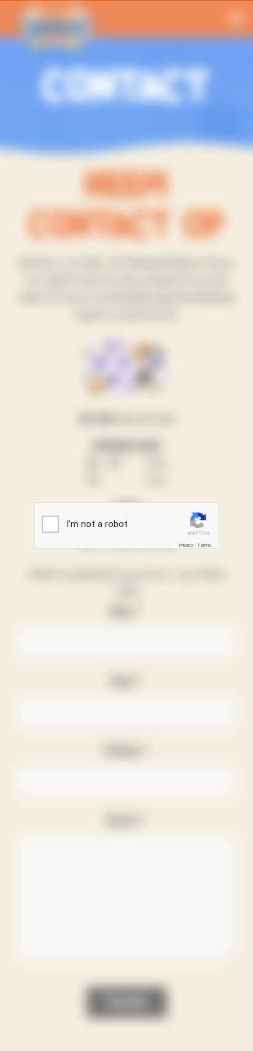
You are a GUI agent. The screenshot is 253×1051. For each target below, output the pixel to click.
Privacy (186, 545)
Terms (204, 545)
